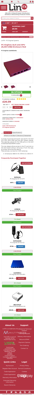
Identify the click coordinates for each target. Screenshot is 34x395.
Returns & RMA (24, 339)
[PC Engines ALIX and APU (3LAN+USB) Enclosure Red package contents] (13, 89)
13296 (17, 114)
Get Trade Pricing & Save (20, 104)
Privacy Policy (24, 365)
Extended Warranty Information (9, 381)
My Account (10, 365)
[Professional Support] (11, 1)
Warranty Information (10, 377)
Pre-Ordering (24, 345)
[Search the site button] (32, 18)
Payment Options (24, 342)
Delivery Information (24, 336)
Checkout (25, 31)
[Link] (6, 392)
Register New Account (10, 368)
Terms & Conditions (24, 368)
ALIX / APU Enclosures (9, 125)
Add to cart (21, 214)
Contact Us (24, 348)
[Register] (33, 1)
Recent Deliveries (9, 385)
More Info (20, 182)
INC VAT (14, 23)
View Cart (15, 31)
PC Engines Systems (8, 127)
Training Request (24, 333)
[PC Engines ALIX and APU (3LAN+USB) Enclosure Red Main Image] (6, 89)
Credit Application (10, 374)
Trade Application (10, 371)
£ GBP (7, 23)
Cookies (24, 371)
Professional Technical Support (24, 329)
